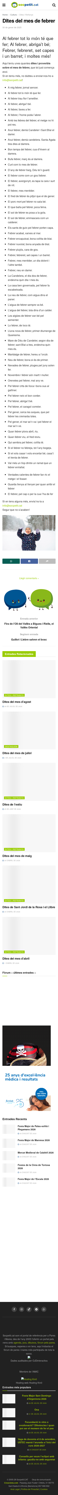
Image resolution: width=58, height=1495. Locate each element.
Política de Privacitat (30, 1489)
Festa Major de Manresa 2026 (34, 1140)
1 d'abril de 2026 (11, 963)
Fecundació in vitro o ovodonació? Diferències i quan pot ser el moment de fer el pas (36, 1425)
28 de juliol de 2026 (37, 1432)
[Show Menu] (3, 5)
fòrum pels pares (46, 1342)
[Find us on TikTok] (29, 1309)
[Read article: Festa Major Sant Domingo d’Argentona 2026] (8, 1398)
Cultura (13, 14)
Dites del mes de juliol (17, 753)
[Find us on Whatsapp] (43, 1309)
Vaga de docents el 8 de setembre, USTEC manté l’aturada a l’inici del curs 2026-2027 (37, 1442)
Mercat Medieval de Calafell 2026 (36, 1152)
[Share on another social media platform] (47, 561)
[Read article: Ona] (8, 1412)
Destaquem (11, 746)
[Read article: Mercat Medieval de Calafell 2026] (8, 1155)
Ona (36, 1409)
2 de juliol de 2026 (12, 758)
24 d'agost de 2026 (37, 1450)
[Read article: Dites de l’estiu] (29, 782)
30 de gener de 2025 (11, 27)
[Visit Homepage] (27, 5)
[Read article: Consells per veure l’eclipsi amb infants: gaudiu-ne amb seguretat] (8, 1459)
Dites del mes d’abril (15, 958)
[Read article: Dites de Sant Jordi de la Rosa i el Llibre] (29, 884)
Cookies (44, 1489)
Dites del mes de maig (17, 856)
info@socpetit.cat (12, 80)
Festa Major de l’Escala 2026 (33, 1179)
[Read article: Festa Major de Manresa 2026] (8, 1143)
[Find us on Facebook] (14, 1309)
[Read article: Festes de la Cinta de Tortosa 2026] (8, 1168)
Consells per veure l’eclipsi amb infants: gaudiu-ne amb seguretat (36, 1458)
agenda (17, 1342)
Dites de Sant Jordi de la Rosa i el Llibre (28, 907)
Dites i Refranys (26, 14)
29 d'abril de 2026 (12, 860)
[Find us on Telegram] (36, 1309)
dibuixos (32, 1342)
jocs (25, 1342)
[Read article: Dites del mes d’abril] (29, 936)
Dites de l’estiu (12, 804)
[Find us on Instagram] (21, 1309)
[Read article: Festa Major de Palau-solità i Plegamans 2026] (8, 1129)
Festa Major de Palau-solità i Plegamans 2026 (33, 1127)
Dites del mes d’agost (16, 702)
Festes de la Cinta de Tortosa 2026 (34, 1166)
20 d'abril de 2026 (12, 912)
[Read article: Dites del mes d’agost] (29, 679)
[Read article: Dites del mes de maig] (29, 833)
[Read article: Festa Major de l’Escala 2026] (8, 1182)
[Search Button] (54, 5)
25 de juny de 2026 (12, 809)
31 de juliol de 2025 (37, 1414)
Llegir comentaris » (29, 578)
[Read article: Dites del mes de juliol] (29, 731)
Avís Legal (15, 1489)
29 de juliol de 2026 (13, 706)
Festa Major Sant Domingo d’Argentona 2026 (36, 1397)
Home (5, 14)
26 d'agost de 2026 (27, 1133)
